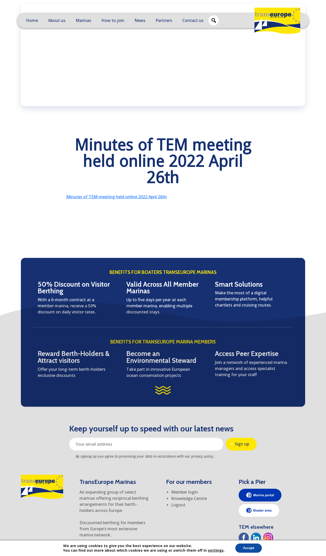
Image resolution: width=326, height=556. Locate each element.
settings (216, 550)
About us (56, 20)
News (139, 20)
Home (32, 20)
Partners (164, 20)
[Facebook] (244, 538)
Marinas (83, 20)
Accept (248, 548)
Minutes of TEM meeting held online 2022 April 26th (116, 197)
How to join (112, 20)
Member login (184, 492)
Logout (178, 505)
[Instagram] (268, 538)
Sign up (242, 444)
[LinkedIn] (256, 538)
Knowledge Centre (189, 498)
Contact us (192, 20)
